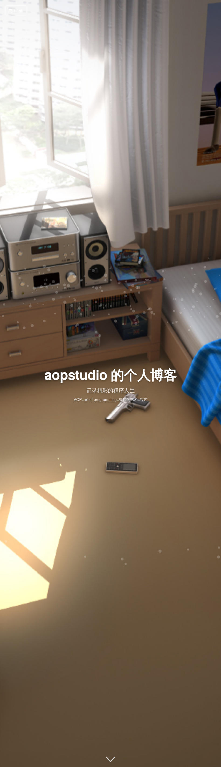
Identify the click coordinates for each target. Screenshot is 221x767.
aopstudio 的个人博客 (110, 374)
